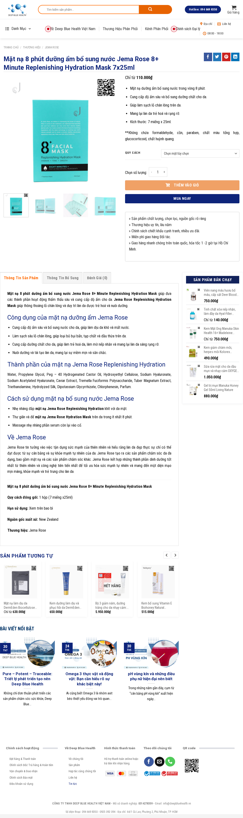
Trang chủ (11, 47)
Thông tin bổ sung (63, 278)
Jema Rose (52, 47)
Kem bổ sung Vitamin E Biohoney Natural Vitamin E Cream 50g (156, 605)
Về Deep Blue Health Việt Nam (72, 29)
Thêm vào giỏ (186, 185)
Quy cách (132, 152)
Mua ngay (182, 198)
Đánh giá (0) (97, 278)
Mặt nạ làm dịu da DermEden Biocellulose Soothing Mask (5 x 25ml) (19, 605)
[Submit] (155, 9)
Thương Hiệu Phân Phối (120, 29)
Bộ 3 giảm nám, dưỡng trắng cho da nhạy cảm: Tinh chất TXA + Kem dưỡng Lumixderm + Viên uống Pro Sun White (111, 605)
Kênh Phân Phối (156, 29)
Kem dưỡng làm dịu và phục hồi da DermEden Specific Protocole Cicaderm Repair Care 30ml (64, 605)
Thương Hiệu (32, 47)
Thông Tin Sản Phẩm (21, 278)
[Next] (109, 132)
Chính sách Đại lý (188, 29)
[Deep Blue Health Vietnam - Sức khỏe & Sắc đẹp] (17, 9)
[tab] (21, 278)
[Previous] (12, 132)
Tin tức (73, 783)
